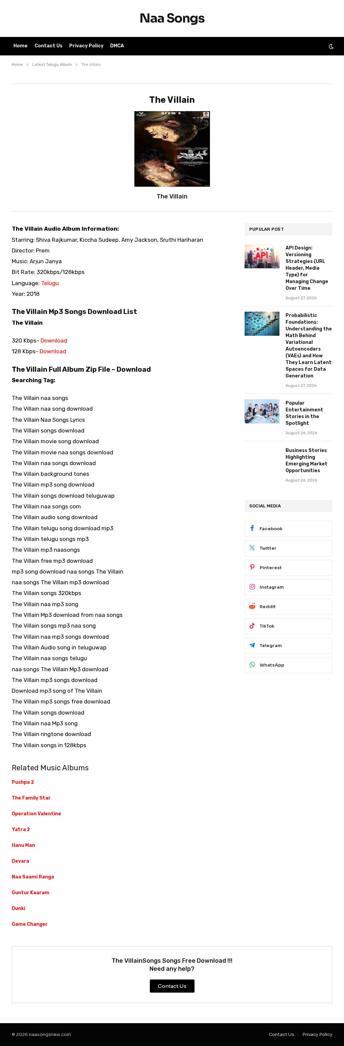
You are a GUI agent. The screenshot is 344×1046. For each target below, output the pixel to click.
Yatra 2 (21, 829)
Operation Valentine (36, 814)
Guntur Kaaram (30, 893)
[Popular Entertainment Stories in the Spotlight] (262, 411)
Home (20, 46)
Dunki (18, 908)
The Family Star (31, 798)
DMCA (117, 46)
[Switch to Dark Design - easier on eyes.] (330, 46)
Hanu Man (23, 845)
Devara (20, 861)
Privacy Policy (86, 46)
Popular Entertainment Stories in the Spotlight (304, 413)
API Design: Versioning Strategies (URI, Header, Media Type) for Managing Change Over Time (307, 268)
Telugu (50, 283)
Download (54, 340)
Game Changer (30, 924)
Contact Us (48, 46)
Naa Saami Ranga (33, 877)
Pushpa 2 (23, 782)
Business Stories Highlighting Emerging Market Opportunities (307, 460)
